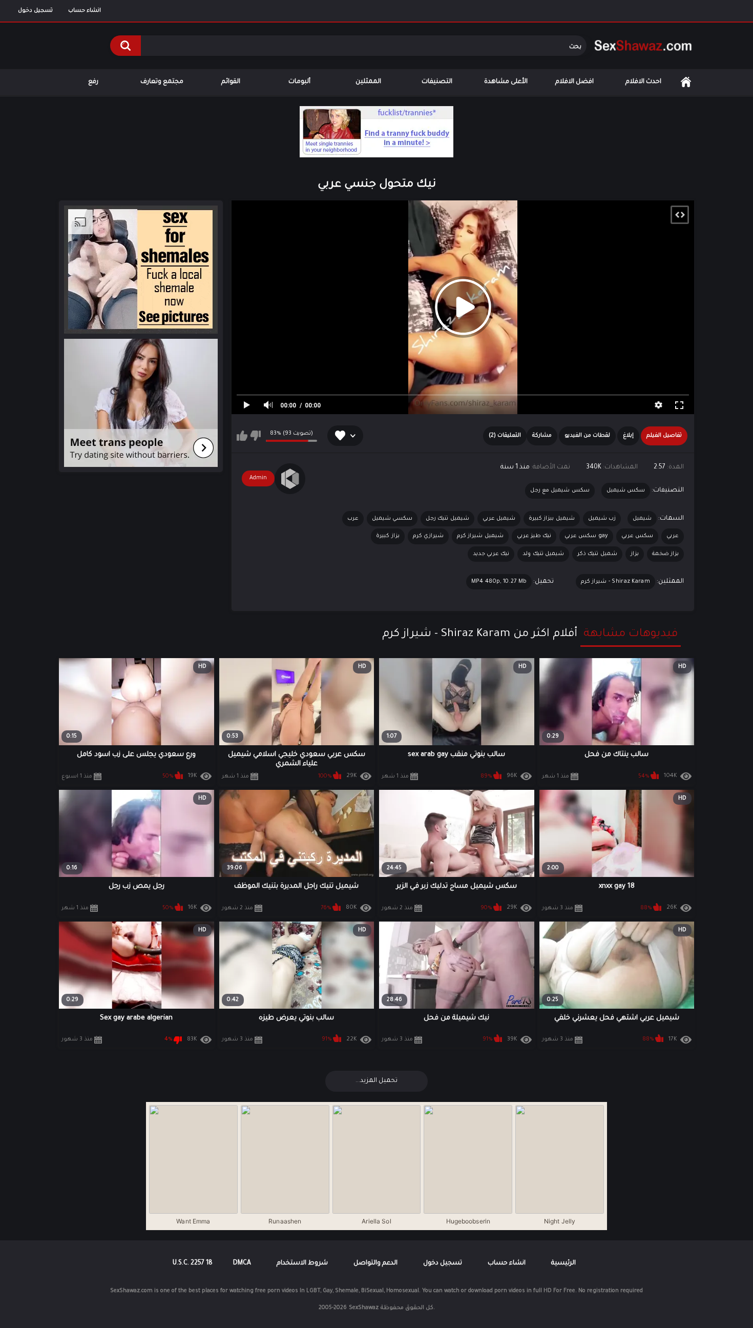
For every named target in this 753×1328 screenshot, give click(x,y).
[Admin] (290, 478)
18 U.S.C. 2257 (193, 1263)
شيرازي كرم (428, 536)
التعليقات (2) (505, 436)
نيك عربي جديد (491, 554)
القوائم (230, 82)
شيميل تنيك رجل (447, 519)
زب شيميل (602, 519)
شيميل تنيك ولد (543, 554)
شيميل (642, 519)
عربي (672, 536)
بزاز (635, 554)
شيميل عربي (499, 519)
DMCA (242, 1263)
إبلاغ (628, 436)
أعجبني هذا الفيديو (242, 436)
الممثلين (368, 82)
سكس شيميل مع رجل (560, 490)
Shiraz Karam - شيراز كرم (615, 582)
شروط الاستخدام (302, 1263)
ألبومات (299, 82)
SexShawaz (364, 1308)
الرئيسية (686, 82)
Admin (258, 478)
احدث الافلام (643, 82)
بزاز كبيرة (387, 536)
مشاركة (542, 436)
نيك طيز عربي (534, 536)
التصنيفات (437, 82)
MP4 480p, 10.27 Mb (499, 582)
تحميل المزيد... (376, 1081)
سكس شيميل (625, 490)
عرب (353, 519)
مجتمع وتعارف (161, 82)
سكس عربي (637, 536)
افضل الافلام (574, 82)
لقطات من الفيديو (587, 436)
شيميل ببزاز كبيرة (552, 519)
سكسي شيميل (392, 519)
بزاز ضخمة (665, 554)
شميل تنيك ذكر (597, 554)
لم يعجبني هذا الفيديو (255, 436)
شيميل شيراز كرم (480, 536)
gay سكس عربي (586, 536)
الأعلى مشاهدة (506, 82)
